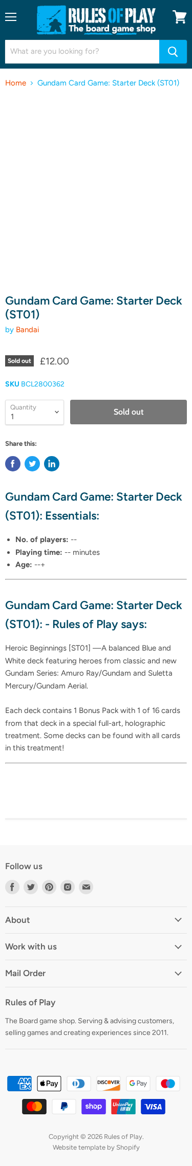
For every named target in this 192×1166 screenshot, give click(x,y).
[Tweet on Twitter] (32, 463)
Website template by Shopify (96, 1147)
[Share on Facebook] (12, 463)
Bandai (27, 329)
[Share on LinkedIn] (51, 463)
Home (15, 83)
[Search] (173, 51)
